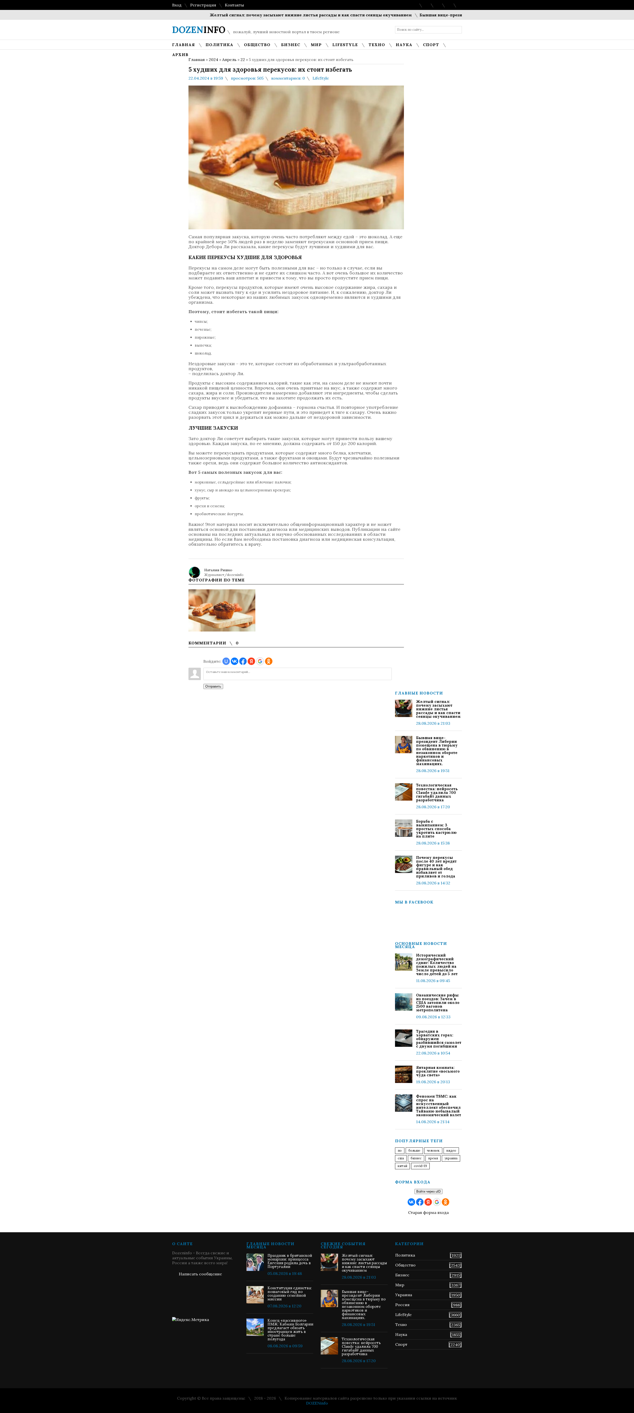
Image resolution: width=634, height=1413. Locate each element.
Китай (402, 1166)
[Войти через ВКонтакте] (234, 661)
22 (242, 59)
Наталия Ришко (218, 570)
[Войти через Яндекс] (251, 661)
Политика (405, 1255)
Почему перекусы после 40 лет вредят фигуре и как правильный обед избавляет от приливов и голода (436, 867)
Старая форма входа (428, 1212)
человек (433, 1150)
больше (414, 1150)
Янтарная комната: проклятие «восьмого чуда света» (438, 1071)
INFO (198, 29)
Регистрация (203, 4)
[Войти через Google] (260, 661)
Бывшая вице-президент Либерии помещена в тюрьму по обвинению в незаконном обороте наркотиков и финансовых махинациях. (437, 751)
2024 (213, 59)
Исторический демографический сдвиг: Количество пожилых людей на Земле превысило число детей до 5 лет (437, 964)
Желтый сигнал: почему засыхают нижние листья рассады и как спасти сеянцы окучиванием (280, 14)
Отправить (213, 686)
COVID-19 (420, 1166)
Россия (402, 1304)
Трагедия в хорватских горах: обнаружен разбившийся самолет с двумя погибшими (438, 1038)
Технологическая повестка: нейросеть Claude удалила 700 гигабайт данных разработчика (437, 792)
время (433, 1158)
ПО (400, 1150)
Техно (401, 1324)
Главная (196, 59)
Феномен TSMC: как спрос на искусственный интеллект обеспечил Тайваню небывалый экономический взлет (438, 1105)
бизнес (416, 1158)
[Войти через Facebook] (243, 661)
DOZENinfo (317, 1403)
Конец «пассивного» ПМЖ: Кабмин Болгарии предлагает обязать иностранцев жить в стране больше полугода (290, 1330)
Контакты (234, 4)
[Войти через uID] (226, 661)
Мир (399, 1284)
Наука (401, 1334)
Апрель (229, 59)
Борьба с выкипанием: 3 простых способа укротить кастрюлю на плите (436, 828)
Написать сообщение (200, 1273)
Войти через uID (428, 1191)
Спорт (401, 1344)
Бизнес (402, 1274)
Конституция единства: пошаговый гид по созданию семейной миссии (289, 1293)
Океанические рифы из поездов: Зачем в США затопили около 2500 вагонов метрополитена (437, 1002)
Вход (177, 4)
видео (451, 1150)
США (401, 1158)
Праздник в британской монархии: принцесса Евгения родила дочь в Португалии (289, 1261)
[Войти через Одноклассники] (268, 661)
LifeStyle (321, 78)
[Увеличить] (221, 610)
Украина (451, 1158)
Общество (405, 1265)
